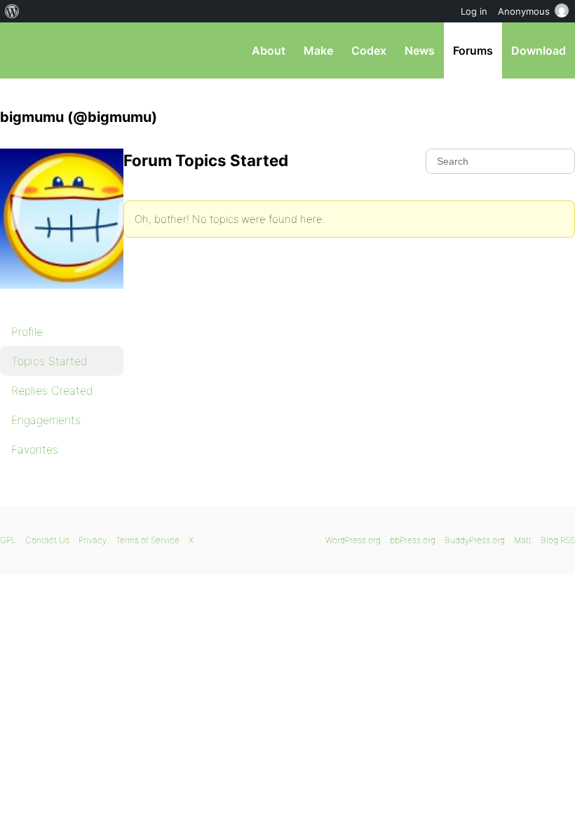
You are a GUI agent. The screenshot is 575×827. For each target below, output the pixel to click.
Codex (368, 50)
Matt (523, 540)
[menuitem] (12, 11)
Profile (27, 331)
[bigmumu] (70, 299)
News (420, 50)
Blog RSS (558, 540)
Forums (473, 50)
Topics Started (49, 361)
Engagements (46, 420)
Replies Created (52, 390)
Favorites (34, 449)
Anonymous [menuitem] (524, 11)
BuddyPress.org (475, 540)
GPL (8, 540)
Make (318, 50)
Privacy (93, 540)
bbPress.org (23, 50)
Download (538, 50)
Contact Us (47, 540)
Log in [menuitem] (474, 11)
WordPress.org (353, 540)
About (268, 50)
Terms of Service (148, 540)
